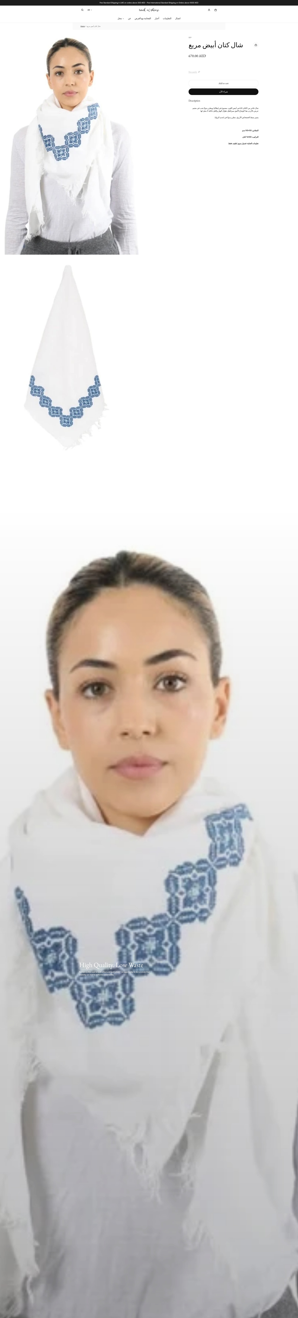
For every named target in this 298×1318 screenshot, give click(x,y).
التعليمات (167, 18)
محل (120, 18)
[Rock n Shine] (149, 9)
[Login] (209, 10)
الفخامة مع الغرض (143, 18)
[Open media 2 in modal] (73, 364)
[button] (82, 10)
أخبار (157, 18)
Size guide (193, 71)
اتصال (177, 18)
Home (83, 26)
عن (129, 18)
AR (89, 10)
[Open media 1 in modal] (73, 145)
